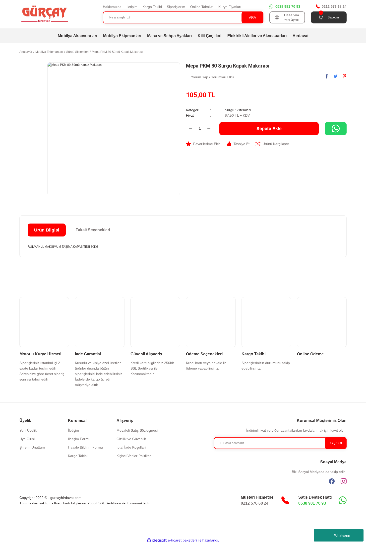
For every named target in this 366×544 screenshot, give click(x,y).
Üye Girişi (27, 439)
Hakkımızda (112, 7)
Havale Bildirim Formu (85, 447)
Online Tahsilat (201, 7)
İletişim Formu (79, 439)
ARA (252, 17)
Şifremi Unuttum (32, 447)
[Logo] (44, 14)
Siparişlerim (176, 7)
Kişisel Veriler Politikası (134, 456)
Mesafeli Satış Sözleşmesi (137, 430)
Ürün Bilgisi (46, 230)
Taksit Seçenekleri (93, 230)
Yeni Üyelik (291, 20)
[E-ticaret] (182, 540)
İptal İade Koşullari (131, 447)
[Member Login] (277, 17)
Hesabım (291, 15)
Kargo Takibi (152, 7)
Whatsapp (342, 535)
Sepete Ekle (269, 128)
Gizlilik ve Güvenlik (131, 439)
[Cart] (321, 17)
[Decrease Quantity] (190, 128)
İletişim (131, 7)
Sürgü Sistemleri (238, 110)
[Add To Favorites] (203, 144)
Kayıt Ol (335, 443)
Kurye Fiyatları (229, 7)
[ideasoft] (157, 540)
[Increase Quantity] (208, 128)
